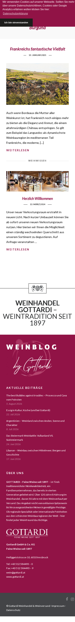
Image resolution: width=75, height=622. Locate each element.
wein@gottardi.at (15, 572)
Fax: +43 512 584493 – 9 (19, 568)
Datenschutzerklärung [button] (15, 13)
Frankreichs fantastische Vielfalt (37, 48)
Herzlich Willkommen (37, 198)
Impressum (58, 605)
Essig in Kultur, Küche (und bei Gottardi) (28, 410)
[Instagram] (72, 599)
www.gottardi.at (15, 576)
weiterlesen (17, 150)
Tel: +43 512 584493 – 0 (19, 564)
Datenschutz (13, 610)
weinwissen (37, 160)
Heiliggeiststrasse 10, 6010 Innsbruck (27, 557)
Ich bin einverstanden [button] (16, 22)
